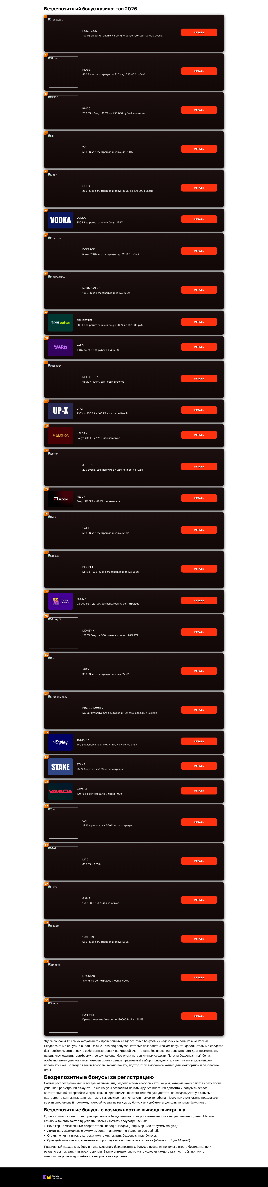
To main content (9, 1)
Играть (199, 32)
